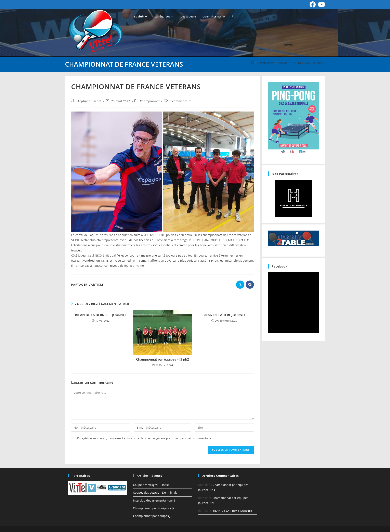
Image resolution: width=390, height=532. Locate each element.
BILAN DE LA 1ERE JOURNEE (224, 315)
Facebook (279, 266)
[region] (293, 198)
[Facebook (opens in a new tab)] (312, 4)
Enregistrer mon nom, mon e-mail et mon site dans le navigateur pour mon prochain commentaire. (144, 438)
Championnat (150, 101)
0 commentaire (181, 101)
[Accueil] (252, 63)
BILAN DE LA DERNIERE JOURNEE (101, 315)
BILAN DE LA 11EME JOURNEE (232, 510)
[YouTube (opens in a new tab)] (321, 4)
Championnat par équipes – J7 (153, 508)
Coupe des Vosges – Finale (151, 485)
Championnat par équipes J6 (152, 516)
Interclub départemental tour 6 (154, 500)
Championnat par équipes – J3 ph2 (162, 359)
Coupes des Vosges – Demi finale (155, 492)
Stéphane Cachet (89, 101)
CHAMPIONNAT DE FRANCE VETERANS (301, 63)
